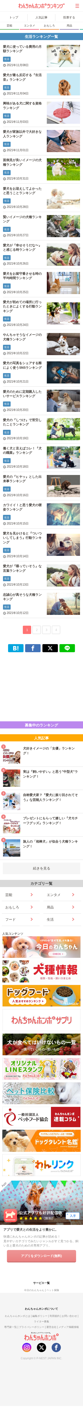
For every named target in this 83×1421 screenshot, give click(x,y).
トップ (13, 17)
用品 (69, 25)
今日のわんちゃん (34, 1290)
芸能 (9, 25)
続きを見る (41, 868)
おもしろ (49, 25)
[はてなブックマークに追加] (16, 648)
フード (10, 919)
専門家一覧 (10, 1327)
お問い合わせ (69, 1316)
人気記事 (41, 17)
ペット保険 (52, 1290)
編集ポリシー (39, 1316)
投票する (69, 17)
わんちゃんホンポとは (17, 1316)
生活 (50, 919)
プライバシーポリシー (31, 1327)
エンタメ (29, 25)
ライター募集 (41, 1321)
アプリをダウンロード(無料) (41, 1256)
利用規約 (55, 1316)
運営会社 (51, 1327)
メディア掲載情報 (69, 1327)
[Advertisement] (41, 685)
